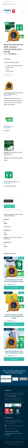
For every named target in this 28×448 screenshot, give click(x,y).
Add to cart (8, 201)
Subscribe (23, 378)
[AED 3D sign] (9, 175)
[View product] (14, 95)
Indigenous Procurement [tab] (9, 209)
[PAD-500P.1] (9, 86)
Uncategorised (11, 75)
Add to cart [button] (14, 287)
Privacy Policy (18, 443)
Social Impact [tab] (19, 209)
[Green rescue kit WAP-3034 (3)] (9, 119)
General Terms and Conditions (12, 431)
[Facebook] (14, 6)
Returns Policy (17, 444)
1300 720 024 (7, 1)
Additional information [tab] (9, 206)
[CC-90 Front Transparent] (9, 145)
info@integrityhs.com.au (10, 4)
